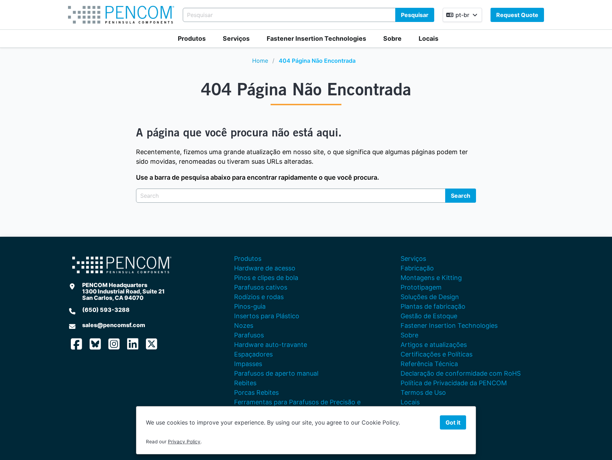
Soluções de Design (430, 297)
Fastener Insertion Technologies (316, 38)
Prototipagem (421, 287)
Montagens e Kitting (431, 277)
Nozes (243, 325)
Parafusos (249, 335)
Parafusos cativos (260, 287)
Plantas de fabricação (433, 306)
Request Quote (517, 14)
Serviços (236, 38)
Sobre (392, 38)
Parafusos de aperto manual (276, 373)
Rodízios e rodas (259, 297)
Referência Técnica (429, 364)
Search (460, 195)
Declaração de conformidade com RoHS (461, 373)
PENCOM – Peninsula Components (121, 15)
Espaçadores (253, 354)
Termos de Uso (423, 392)
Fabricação (417, 268)
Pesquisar (415, 14)
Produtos (192, 38)
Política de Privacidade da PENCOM (454, 383)
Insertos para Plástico (266, 316)
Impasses (248, 364)
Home (260, 60)
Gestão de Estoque (429, 316)
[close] (599, 12)
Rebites (245, 383)
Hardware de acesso (264, 268)
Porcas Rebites (256, 392)
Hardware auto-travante (270, 344)
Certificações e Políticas (436, 354)
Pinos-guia (250, 306)
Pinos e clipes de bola (266, 277)
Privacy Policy (184, 441)
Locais (428, 38)
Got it (453, 422)
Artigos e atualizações (434, 344)
